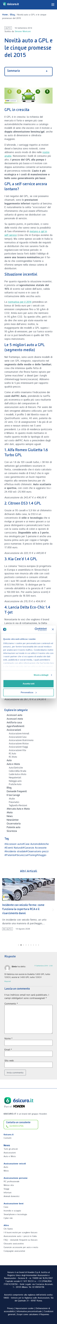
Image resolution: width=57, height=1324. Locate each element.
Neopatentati (15, 778)
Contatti (7, 1138)
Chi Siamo (8, 1228)
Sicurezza (12, 831)
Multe (12, 799)
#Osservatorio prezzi (37, 851)
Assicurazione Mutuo (19, 744)
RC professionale (11, 1181)
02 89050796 (38, 1287)
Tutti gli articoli (11, 1149)
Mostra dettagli (41, 675)
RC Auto (12, 754)
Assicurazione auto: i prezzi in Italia (20, 1236)
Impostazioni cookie (25, 1308)
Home (5, 15)
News (10, 816)
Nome (8, 1038)
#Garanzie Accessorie (34, 848)
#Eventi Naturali (13, 848)
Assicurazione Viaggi (18, 747)
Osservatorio (14, 824)
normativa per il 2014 (20, 302)
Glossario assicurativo (14, 1243)
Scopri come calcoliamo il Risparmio (33, 1314)
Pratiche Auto (15, 785)
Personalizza (27, 692)
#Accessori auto (13, 844)
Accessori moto (15, 719)
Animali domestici (11, 1196)
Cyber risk (8, 1218)
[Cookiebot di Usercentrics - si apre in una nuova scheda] (35, 629)
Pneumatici (14, 803)
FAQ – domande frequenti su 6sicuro (20, 1240)
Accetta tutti (28, 683)
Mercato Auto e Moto (18, 809)
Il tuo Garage (13, 795)
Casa (6, 1207)
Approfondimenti (15, 727)
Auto (8, 28)
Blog (12, 15)
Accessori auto (14, 715)
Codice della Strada (17, 771)
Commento (11, 1003)
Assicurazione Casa (17, 737)
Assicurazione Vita (17, 751)
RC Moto (13, 757)
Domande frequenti (17, 792)
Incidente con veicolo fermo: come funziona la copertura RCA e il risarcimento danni (23, 909)
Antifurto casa (14, 723)
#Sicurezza (21, 855)
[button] (4, 909)
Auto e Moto (13, 764)
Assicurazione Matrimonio (21, 741)
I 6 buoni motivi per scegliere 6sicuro (20, 1232)
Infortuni (7, 1192)
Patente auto (13, 828)
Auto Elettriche (16, 768)
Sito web (9, 1060)
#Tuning (31, 855)
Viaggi (6, 1189)
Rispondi (7, 981)
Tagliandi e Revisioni (18, 806)
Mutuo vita (9, 1185)
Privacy (10, 1308)
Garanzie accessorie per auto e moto (21, 1247)
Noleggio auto (15, 781)
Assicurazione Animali (19, 734)
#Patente (9, 855)
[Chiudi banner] (53, 629)
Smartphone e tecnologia (15, 1214)
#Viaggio (41, 855)
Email (8, 1049)
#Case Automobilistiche (35, 844)
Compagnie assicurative (14, 1251)
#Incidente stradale (15, 851)
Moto (10, 813)
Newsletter (13, 820)
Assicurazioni (14, 730)
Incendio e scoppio (12, 1210)
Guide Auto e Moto (17, 775)
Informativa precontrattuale (29, 1311)
